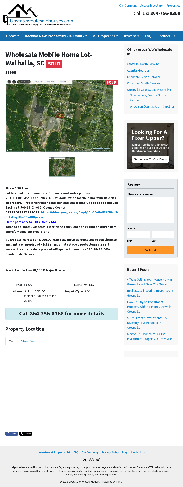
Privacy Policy (110, 452)
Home (11, 36)
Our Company (128, 5)
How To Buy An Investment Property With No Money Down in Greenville (149, 307)
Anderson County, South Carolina (152, 106)
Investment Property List (54, 452)
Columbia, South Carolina (143, 83)
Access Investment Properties (160, 5)
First (129, 241)
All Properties (104, 36)
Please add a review (140, 194)
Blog (125, 452)
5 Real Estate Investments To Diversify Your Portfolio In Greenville (147, 323)
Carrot (119, 482)
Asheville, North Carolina (143, 64)
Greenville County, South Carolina (149, 90)
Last (154, 241)
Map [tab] (11, 341)
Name (131, 228)
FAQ (148, 36)
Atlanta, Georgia (138, 70)
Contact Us (166, 36)
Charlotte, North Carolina (144, 77)
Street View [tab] (29, 341)
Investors (131, 36)
